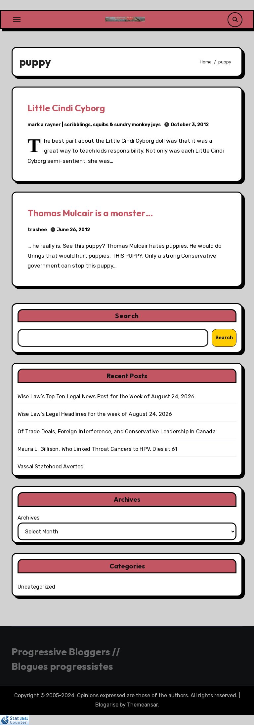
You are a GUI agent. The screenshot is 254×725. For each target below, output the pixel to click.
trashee (37, 230)
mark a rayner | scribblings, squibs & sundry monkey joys (94, 124)
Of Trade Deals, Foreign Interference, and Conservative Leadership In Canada (117, 431)
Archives (28, 518)
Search (127, 315)
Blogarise (106, 705)
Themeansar (142, 705)
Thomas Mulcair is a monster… (90, 213)
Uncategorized (37, 587)
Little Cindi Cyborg (66, 108)
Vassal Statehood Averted (51, 466)
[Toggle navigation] (17, 19)
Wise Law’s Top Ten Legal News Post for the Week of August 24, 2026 (106, 396)
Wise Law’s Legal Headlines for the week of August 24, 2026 (95, 414)
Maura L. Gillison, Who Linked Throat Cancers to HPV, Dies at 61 (98, 449)
